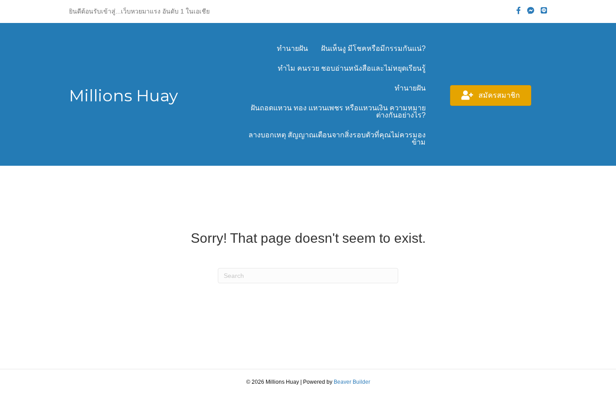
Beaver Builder (352, 382)
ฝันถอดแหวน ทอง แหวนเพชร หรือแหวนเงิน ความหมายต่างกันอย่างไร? (338, 111)
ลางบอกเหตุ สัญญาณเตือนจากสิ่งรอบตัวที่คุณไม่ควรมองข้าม (337, 138)
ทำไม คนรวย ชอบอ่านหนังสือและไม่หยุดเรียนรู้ (352, 68)
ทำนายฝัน (292, 48)
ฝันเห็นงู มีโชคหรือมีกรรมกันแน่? (373, 48)
